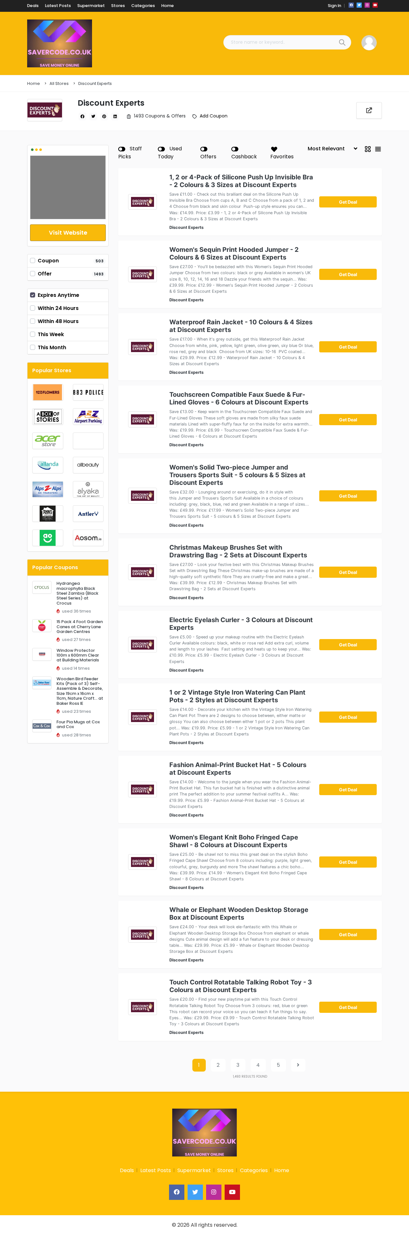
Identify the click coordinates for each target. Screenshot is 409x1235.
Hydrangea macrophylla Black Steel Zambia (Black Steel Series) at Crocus (77, 593)
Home (33, 83)
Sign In (334, 5)
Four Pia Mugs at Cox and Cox (78, 724)
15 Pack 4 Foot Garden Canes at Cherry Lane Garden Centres (80, 626)
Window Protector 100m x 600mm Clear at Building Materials (78, 655)
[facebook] (351, 5)
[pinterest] (104, 116)
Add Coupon (214, 116)
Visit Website (68, 233)
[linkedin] (115, 116)
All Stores (59, 83)
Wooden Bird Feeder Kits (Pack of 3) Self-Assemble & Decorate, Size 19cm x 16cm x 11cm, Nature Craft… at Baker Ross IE (80, 691)
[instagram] (367, 5)
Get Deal (348, 202)
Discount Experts (95, 83)
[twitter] (359, 5)
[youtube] (375, 5)
